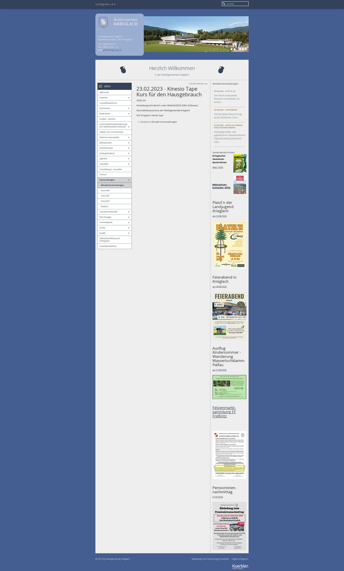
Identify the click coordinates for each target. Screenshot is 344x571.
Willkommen (104, 92)
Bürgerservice (105, 113)
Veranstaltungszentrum (108, 103)
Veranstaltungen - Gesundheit (111, 169)
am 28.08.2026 (219, 286)
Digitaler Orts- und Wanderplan (111, 132)
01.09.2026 (217, 497)
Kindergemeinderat (107, 153)
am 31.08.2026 (219, 370)
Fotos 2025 (105, 196)
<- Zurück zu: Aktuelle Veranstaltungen (157, 121)
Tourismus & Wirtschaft (108, 212)
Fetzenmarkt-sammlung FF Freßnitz (224, 411)
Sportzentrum (105, 108)
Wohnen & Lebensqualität (109, 137)
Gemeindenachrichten (223, 152)
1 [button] (232, 49)
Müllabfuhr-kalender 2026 (221, 186)
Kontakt (102, 233)
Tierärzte (103, 174)
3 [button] (237, 49)
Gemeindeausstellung (108, 246)
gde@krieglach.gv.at (112, 49)
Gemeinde (104, 97)
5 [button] (243, 49)
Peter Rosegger (105, 217)
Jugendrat (103, 158)
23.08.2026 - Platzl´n (224, 91)
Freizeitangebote (106, 222)
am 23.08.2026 (219, 216)
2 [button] (235, 49)
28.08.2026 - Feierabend (225, 110)
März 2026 (217, 167)
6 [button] (246, 49)
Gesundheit (104, 164)
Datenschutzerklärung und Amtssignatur (110, 239)
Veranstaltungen (107, 180)
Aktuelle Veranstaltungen (112, 185)
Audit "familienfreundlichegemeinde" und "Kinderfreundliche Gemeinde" (114, 125)
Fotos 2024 (105, 201)
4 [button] (240, 49)
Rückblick (104, 206)
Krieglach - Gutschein (107, 119)
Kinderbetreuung (106, 148)
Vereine (102, 228)
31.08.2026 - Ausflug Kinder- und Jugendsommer (228, 126)
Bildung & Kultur (106, 143)
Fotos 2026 (105, 190)
